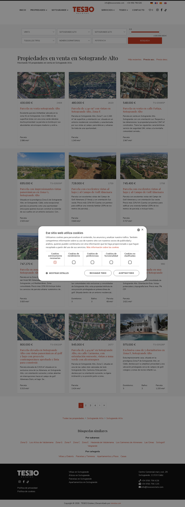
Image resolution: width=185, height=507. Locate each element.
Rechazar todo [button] (98, 273)
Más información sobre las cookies (103, 247)
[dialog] (92, 253)
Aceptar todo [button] (126, 273)
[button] (57, 273)
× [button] (142, 230)
